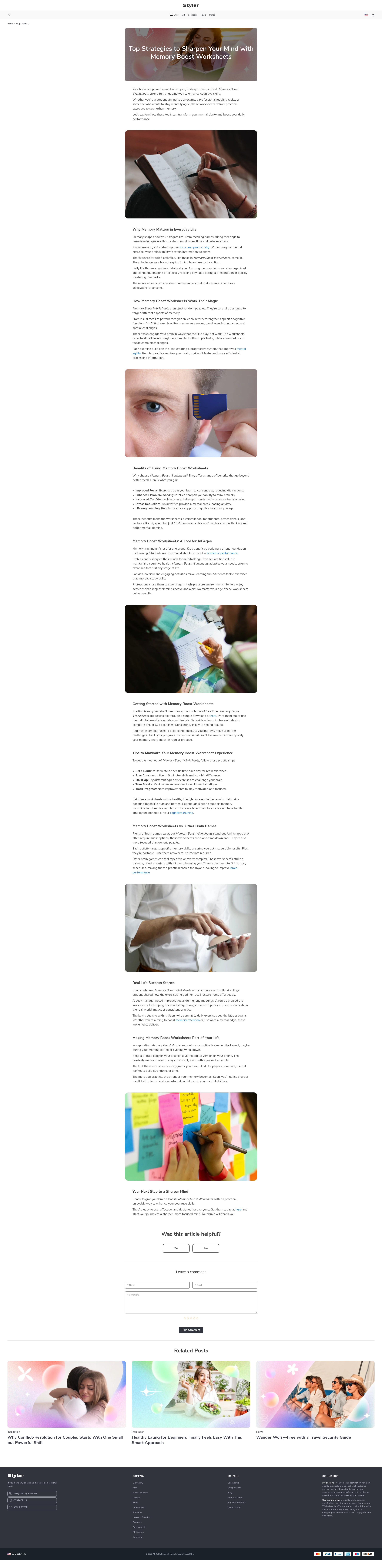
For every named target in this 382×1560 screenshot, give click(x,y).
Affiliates (137, 1512)
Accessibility (188, 1554)
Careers (137, 1498)
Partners (137, 1522)
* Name (131, 1285)
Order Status (234, 1508)
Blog (18, 24)
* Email (198, 1285)
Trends (212, 15)
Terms (172, 1554)
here (213, 715)
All (183, 15)
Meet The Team (140, 1493)
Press (136, 1503)
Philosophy (138, 1532)
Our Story (138, 1483)
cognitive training (181, 812)
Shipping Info (235, 1488)
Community (138, 1537)
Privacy (178, 1554)
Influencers (138, 1508)
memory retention (188, 1020)
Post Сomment (191, 1330)
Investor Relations (142, 1517)
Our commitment (331, 1500)
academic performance (222, 553)
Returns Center (235, 1498)
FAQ (230, 1493)
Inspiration (193, 15)
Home (10, 24)
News (203, 15)
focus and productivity (194, 247)
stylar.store (328, 1483)
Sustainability (140, 1527)
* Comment (133, 1294)
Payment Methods (237, 1503)
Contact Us (233, 1483)
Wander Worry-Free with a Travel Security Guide (303, 1437)
